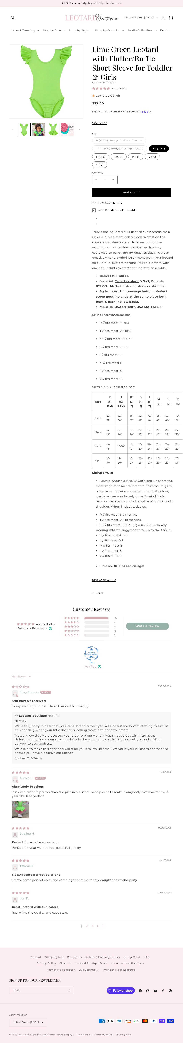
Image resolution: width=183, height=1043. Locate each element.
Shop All (36, 957)
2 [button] (87, 926)
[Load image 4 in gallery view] (67, 129)
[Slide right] (79, 129)
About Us (66, 963)
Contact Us (74, 957)
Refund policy (83, 1035)
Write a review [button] (147, 626)
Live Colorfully (88, 969)
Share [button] (99, 593)
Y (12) (99, 164)
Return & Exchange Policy (102, 957)
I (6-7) (118, 156)
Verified (91, 666)
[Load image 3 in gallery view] (53, 129)
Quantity (97, 172)
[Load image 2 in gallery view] (38, 129)
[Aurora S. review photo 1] (20, 809)
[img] (20, 686)
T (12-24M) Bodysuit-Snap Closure (121, 149)
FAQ (147, 957)
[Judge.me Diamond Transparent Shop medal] (91, 653)
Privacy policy (123, 1035)
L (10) (152, 156)
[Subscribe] (69, 990)
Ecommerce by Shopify (59, 1035)
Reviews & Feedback (61, 969)
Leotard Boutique (27, 1035)
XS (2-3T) (159, 148)
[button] (13, 18)
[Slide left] (13, 129)
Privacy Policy (46, 963)
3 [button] (92, 926)
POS (39, 1035)
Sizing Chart (132, 957)
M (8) (135, 156)
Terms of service (103, 1035)
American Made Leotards (118, 969)
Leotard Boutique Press (91, 963)
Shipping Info (54, 957)
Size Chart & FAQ (104, 580)
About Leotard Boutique (127, 963)
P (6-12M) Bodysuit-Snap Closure (121, 141)
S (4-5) (100, 156)
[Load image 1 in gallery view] (24, 129)
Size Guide (99, 123)
